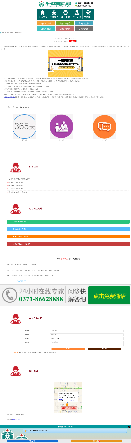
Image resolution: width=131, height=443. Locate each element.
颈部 (21, 270)
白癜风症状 (83, 23)
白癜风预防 (65, 29)
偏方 (25, 275)
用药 (20, 275)
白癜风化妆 (14, 275)
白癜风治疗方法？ (20, 229)
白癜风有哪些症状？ (21, 236)
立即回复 (96, 441)
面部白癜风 (44, 270)
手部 (38, 270)
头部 (8, 270)
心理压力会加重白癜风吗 (16, 185)
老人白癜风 (18, 264)
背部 (12, 270)
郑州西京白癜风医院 (7, 32)
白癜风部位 (65, 23)
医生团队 (82, 2)
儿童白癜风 (33, 264)
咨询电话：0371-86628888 (65, 427)
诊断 (41, 275)
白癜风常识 (83, 29)
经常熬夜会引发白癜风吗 (16, 182)
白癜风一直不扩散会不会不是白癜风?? (19, 179)
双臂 (33, 270)
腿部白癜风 (27, 270)
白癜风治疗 (46, 29)
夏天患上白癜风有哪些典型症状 (18, 192)
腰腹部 (50, 270)
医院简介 (49, 2)
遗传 (53, 275)
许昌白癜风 (18, 32)
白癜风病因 (47, 275)
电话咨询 (32, 441)
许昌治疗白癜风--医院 (9, 97)
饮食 (29, 275)
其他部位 (56, 270)
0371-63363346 (16, 419)
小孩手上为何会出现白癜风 (16, 189)
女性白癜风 (26, 264)
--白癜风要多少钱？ (20, 222)
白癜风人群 (46, 23)
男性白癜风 (10, 264)
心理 (8, 275)
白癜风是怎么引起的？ (22, 244)
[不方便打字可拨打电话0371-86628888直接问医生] (65, 436)
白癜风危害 (35, 275)
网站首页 (16, 2)
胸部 (17, 270)
